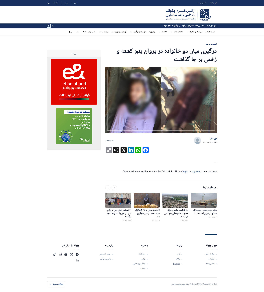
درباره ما (213, 3)
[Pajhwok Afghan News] (188, 15)
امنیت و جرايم (211, 44)
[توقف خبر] (49, 26)
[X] (71, 254)
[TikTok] (54, 254)
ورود (66, 3)
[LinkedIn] (77, 260)
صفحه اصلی (210, 32)
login (185, 171)
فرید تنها (213, 139)
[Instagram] (60, 254)
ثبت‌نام (55, 3)
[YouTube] (66, 254)
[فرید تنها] (197, 140)
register (196, 171)
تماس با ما (202, 3)
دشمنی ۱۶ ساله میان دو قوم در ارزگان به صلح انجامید (182, 26)
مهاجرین (152, 32)
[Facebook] (77, 254)
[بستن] (52, 26)
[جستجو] (48, 3)
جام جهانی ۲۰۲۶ (89, 32)
